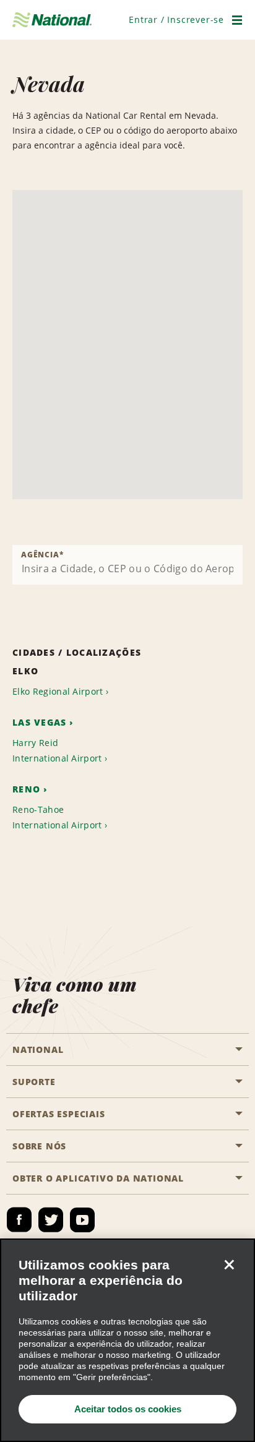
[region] (127, 1340)
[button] (176, 19)
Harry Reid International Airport (57, 750)
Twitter (51, 1220)
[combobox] (127, 565)
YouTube (82, 1220)
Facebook (19, 1220)
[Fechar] (229, 1264)
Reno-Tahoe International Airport (57, 817)
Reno (26, 789)
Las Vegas (39, 722)
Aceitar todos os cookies (127, 1409)
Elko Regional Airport (57, 691)
